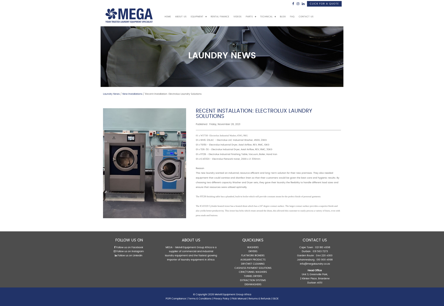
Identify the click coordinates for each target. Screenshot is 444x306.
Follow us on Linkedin (129, 255)
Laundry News (111, 94)
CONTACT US (306, 17)
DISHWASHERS (253, 284)
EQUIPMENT (197, 17)
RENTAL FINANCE (220, 17)
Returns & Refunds (260, 299)
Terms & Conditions (199, 299)
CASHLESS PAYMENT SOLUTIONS (252, 268)
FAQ (292, 17)
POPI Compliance (176, 299)
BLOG (283, 17)
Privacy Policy (221, 299)
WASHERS (253, 247)
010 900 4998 (325, 260)
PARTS (249, 17)
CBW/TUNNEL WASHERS (253, 272)
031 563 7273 (320, 251)
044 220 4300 (324, 255)
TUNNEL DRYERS (253, 276)
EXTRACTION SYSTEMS (253, 280)
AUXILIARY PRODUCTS (253, 260)
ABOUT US (181, 17)
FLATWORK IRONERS (252, 255)
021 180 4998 (322, 247)
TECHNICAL (266, 17)
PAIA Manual (239, 299)
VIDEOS (237, 17)
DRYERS (253, 251)
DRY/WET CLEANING (253, 264)
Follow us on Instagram (130, 251)
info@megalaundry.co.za (315, 264)
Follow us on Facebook (129, 247)
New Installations (132, 94)
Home (168, 17)
